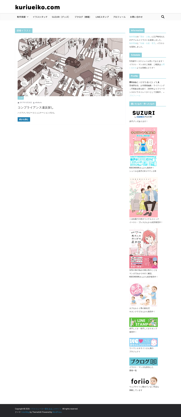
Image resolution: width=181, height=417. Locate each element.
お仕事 (21, 98)
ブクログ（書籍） (82, 16)
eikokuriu (38, 102)
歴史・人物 (145, 37)
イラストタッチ (40, 16)
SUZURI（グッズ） (61, 16)
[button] (27, 17)
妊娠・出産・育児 (147, 43)
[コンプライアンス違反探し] (70, 67)
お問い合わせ (136, 16)
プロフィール (119, 16)
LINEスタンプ (102, 16)
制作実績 (21, 16)
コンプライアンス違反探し (36, 107)
